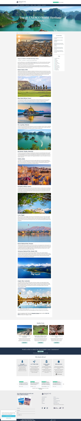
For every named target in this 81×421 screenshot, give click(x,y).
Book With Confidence (56, 398)
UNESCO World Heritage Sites (32, 62)
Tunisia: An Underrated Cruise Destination (24, 336)
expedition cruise (57, 58)
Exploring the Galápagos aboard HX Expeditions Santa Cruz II (40, 336)
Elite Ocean (43, 399)
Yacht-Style (43, 403)
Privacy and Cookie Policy (56, 400)
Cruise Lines (27, 5)
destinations (28, 60)
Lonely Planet (20, 252)
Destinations (22, 5)
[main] (8, 415)
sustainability (32, 60)
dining (55, 59)
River (35, 5)
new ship (56, 64)
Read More (24, 342)
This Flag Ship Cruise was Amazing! (58, 37)
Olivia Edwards (24, 60)
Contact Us (40, 351)
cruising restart (57, 69)
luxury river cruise (57, 63)
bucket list (36, 60)
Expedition (39, 5)
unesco (30, 60)
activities (56, 61)
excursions (56, 60)
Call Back (54, 420)
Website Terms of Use (56, 403)
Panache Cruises (35, 313)
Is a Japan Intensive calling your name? (56, 336)
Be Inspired (44, 5)
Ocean (32, 5)
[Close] (15, 411)
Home (18, 5)
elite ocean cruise (57, 67)
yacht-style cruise (57, 66)
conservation (56, 62)
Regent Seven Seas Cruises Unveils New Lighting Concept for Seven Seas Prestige (59, 44)
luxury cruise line (57, 65)
